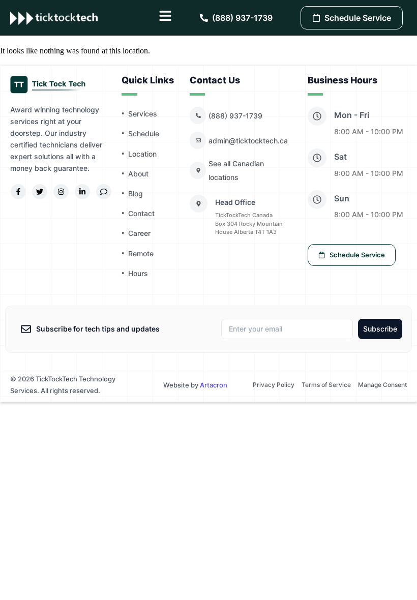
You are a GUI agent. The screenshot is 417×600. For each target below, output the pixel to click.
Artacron (213, 385)
